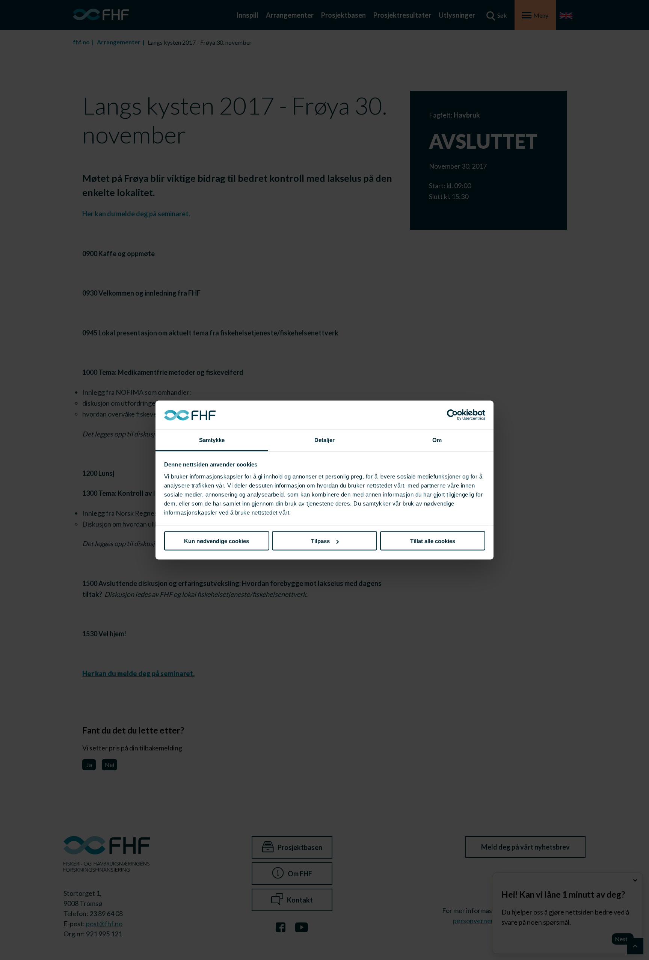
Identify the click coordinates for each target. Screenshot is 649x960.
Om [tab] (437, 439)
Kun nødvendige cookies (216, 541)
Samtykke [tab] (212, 439)
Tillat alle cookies (432, 541)
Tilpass (320, 541)
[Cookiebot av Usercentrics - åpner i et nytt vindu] (452, 415)
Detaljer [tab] (324, 439)
